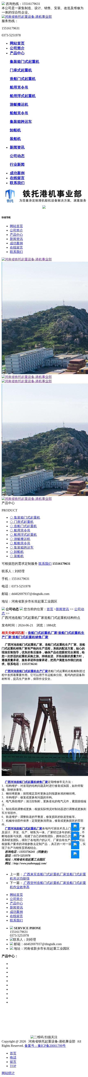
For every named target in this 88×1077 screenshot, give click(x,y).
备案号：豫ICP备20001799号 (45, 1045)
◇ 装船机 (17, 556)
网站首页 (17, 43)
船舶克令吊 (19, 113)
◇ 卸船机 (17, 552)
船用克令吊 (19, 87)
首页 (50, 609)
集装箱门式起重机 (24, 62)
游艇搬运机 (19, 104)
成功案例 (17, 173)
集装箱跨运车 (21, 122)
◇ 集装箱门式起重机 (25, 517)
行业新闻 (17, 164)
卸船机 (15, 130)
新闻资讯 (17, 147)
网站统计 (8, 1073)
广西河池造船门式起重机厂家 (23, 828)
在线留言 (17, 178)
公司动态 (17, 156)
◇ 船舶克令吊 (20, 543)
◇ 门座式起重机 (22, 521)
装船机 (15, 139)
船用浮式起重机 (23, 96)
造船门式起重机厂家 (42, 633)
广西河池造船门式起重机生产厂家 (26, 671)
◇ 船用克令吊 (20, 530)
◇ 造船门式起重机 (23, 526)
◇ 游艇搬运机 (20, 539)
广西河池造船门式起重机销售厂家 (26, 782)
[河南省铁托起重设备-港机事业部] (27, 16)
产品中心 (17, 53)
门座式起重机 (21, 70)
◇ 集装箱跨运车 (22, 547)
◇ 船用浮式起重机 (23, 534)
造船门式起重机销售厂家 (30, 637)
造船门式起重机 (23, 79)
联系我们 (17, 183)
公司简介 (17, 48)
